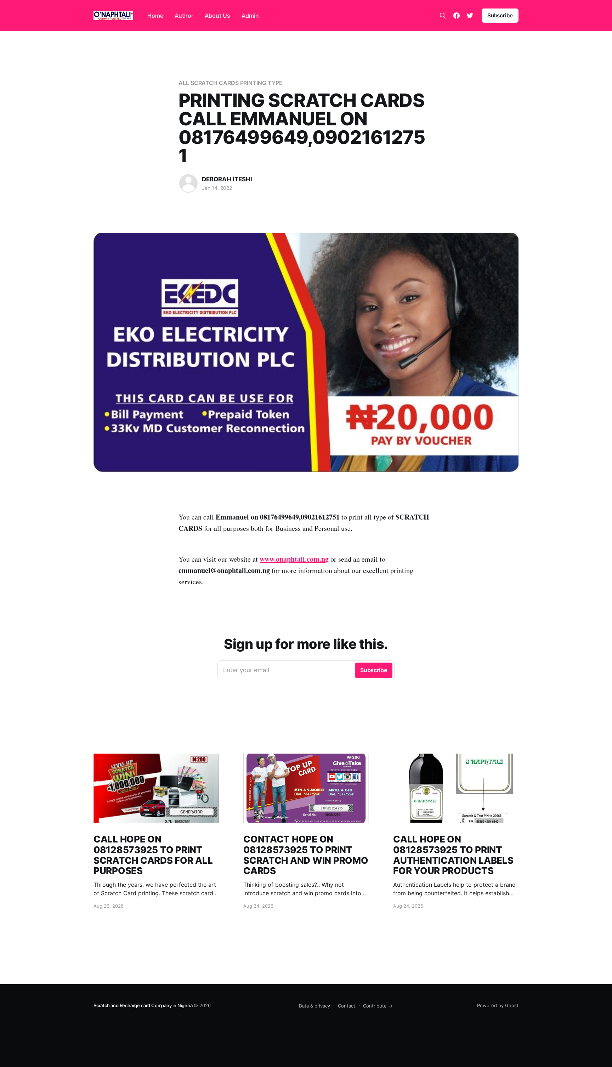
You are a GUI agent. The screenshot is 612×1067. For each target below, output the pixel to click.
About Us (217, 15)
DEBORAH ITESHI (227, 179)
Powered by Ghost (497, 1005)
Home (155, 15)
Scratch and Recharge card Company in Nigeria (143, 1005)
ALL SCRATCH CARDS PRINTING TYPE (230, 82)
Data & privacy (314, 1006)
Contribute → (377, 1006)
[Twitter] (470, 15)
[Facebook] (456, 15)
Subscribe (500, 15)
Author (184, 15)
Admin (250, 15)
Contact (346, 1006)
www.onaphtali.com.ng (294, 559)
